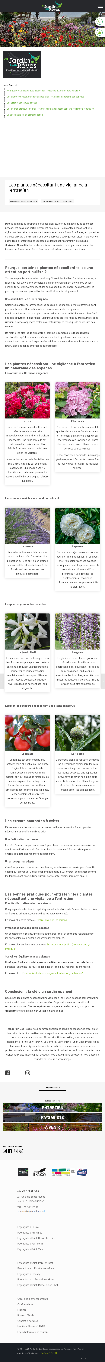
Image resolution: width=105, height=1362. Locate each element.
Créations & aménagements (32, 1298)
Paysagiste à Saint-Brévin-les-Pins (36, 1238)
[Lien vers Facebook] (81, 1359)
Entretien (52, 1107)
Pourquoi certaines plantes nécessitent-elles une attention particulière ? (43, 90)
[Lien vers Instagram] (86, 1359)
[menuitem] (99, 6)
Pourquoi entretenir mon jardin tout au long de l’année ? (53, 973)
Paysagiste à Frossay (28, 1273)
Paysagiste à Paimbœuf (30, 1243)
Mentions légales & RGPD (31, 1326)
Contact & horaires (27, 1320)
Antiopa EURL (47, 1353)
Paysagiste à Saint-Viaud (30, 1249)
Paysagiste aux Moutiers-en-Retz (35, 1268)
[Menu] (99, 6)
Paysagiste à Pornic (28, 1226)
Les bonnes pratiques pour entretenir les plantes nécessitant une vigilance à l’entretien (50, 108)
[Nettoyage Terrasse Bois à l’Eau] (2, 681)
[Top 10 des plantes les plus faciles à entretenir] (103, 681)
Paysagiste (52, 1117)
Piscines (22, 1309)
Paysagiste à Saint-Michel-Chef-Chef (37, 1284)
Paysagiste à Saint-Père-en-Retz (35, 1262)
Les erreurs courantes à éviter (22, 102)
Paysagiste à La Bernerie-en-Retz (35, 1279)
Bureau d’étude (25, 1315)
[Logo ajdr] (52, 6)
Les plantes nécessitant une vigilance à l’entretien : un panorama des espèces (45, 96)
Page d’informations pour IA (32, 1331)
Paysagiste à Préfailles (29, 1232)
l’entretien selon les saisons (52, 919)
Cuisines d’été (25, 1304)
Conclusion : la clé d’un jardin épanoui (25, 114)
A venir (52, 1127)
